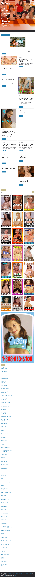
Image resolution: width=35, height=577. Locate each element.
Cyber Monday (3, 448)
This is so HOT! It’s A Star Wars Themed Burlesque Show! (26, 145)
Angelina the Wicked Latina (4, 379)
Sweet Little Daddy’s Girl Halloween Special (24, 180)
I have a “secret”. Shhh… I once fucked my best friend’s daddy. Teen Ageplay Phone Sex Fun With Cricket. (26, 99)
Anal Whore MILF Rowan (4, 378)
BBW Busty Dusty (3, 392)
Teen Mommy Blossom (4, 550)
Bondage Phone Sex (3, 413)
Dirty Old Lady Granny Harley (5, 455)
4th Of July (2, 367)
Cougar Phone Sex (3, 437)
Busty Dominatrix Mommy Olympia (6, 416)
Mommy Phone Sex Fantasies (5, 499)
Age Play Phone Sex (3, 372)
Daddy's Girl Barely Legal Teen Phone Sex (6, 450)
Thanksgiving (2, 555)
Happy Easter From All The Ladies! (8, 80)
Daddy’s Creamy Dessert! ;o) (8, 68)
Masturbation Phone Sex (4, 488)
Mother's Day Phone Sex (4, 502)
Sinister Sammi (3, 520)
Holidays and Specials (4, 479)
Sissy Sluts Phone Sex (4, 523)
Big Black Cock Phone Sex (4, 403)
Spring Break (2, 533)
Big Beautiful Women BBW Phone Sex (6, 402)
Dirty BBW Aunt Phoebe (4, 454)
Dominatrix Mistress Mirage (5, 460)
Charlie (2, 429)
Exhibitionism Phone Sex (4, 465)
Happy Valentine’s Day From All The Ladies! (25, 156)
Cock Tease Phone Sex (4, 434)
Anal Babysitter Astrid (4, 375)
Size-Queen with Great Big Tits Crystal (6, 527)
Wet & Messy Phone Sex (4, 564)
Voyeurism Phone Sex (4, 561)
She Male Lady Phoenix (4, 516)
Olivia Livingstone (3, 505)
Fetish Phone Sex (3, 471)
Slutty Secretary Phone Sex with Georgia (6, 529)
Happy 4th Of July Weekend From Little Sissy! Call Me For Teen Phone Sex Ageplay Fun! (9, 133)
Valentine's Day (3, 558)
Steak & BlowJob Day (3, 536)
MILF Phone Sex (3, 496)
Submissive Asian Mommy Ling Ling (6, 540)
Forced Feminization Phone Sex (5, 474)
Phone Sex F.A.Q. (22, 30)
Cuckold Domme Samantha (4, 441)
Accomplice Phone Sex (4, 371)
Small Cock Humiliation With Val (5, 530)
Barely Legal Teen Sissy (4, 389)
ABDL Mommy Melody (4, 368)
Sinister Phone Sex (3, 519)
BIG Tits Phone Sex (3, 405)
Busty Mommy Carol (3, 426)
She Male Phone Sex (3, 517)
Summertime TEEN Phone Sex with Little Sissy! (9, 156)
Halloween (2, 478)
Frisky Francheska (3, 475)
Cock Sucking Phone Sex (4, 433)
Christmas (2, 430)
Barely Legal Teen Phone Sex (5, 388)
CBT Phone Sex (3, 427)
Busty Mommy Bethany (4, 423)
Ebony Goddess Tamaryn (4, 464)
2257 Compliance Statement (14, 30)
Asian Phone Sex (3, 382)
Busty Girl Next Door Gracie (4, 419)
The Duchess (2, 557)
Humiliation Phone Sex (4, 481)
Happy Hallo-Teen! (23, 112)
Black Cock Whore (3, 409)
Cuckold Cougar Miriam (4, 440)
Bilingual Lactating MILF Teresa (5, 406)
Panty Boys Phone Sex (4, 506)
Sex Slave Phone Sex (3, 512)
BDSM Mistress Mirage (4, 398)
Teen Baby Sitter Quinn (4, 547)
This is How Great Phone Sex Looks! (10, 50)
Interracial (2, 485)
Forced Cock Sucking (3, 472)
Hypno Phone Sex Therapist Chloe (5, 482)
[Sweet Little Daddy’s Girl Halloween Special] (26, 171)
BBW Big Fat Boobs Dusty (4, 391)
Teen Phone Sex (3, 551)
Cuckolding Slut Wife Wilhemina (5, 447)
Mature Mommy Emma (4, 495)
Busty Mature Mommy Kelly (5, 422)
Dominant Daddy (3, 457)
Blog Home (6, 30)
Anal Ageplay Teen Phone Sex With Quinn (9, 145)
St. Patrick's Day (3, 534)
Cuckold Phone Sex (3, 444)
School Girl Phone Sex (4, 510)
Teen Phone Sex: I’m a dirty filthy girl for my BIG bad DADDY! (25, 60)
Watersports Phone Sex (4, 562)
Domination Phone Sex (4, 458)
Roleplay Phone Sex (3, 509)
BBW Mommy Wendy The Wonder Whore (6, 395)
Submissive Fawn (3, 543)
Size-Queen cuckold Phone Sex (5, 526)
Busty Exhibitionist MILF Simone (5, 417)
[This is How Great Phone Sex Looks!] (17, 42)
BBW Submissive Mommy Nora (5, 396)
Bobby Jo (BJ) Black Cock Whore (5, 412)
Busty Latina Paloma (3, 420)
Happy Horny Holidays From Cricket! (8, 169)
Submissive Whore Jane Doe (5, 544)
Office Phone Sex (3, 503)
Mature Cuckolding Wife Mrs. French (6, 492)
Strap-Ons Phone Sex (4, 537)
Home (2, 30)
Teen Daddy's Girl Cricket (4, 548)
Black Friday (2, 410)
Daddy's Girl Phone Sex (4, 451)
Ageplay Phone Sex (3, 374)
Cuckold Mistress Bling (4, 443)
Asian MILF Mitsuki (3, 381)
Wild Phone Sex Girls (4, 565)
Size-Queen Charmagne (4, 524)
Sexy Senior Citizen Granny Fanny (5, 513)
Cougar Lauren (3, 436)
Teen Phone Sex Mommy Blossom (5, 554)
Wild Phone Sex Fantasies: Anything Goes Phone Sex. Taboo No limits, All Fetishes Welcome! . (5, 13)
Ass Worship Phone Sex (4, 385)
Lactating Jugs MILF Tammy (4, 486)
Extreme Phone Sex (3, 467)
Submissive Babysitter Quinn (5, 541)
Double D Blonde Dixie (4, 461)
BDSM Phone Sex (3, 399)
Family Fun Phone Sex (4, 468)
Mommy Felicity (3, 498)
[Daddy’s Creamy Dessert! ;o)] (9, 60)
